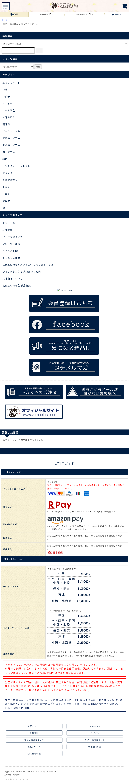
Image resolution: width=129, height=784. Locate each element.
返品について (34, 746)
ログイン (94, 733)
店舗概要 (7, 230)
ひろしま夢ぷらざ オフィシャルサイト (16, 779)
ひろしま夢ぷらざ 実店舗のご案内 (21, 271)
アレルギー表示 (11, 244)
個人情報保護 (34, 753)
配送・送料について (95, 739)
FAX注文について (12, 237)
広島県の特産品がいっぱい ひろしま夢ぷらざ (27, 264)
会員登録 (34, 733)
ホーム (5, 19)
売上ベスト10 (10, 251)
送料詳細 (117, 14)
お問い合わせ (34, 726)
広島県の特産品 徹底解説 (16, 285)
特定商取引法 (94, 746)
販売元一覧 (8, 223)
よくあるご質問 (11, 257)
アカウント (94, 726)
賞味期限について (12, 278)
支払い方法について (34, 739)
